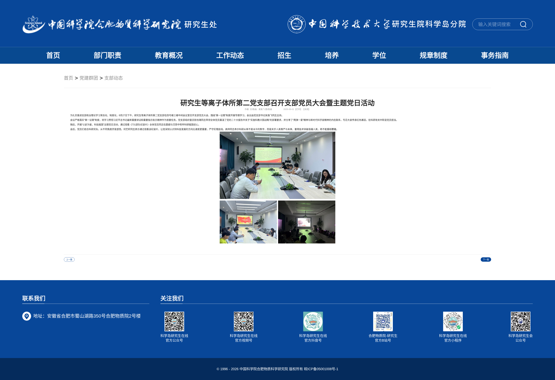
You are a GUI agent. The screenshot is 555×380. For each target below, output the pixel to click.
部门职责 (107, 55)
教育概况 (169, 55)
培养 (332, 55)
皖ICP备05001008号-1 (321, 369)
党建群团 (88, 78)
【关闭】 (306, 109)
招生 (284, 55)
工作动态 (230, 55)
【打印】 (298, 109)
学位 (379, 55)
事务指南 (495, 55)
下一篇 (486, 259)
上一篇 (69, 259)
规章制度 (433, 55)
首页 (53, 55)
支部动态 (113, 78)
